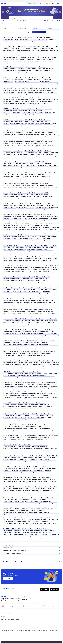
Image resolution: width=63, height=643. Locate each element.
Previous (3, 12)
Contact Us (8, 578)
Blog (54, 0)
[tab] (13, 17)
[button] (31, 548)
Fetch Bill (29, 32)
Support (61, 0)
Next (60, 12)
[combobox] (33, 3)
